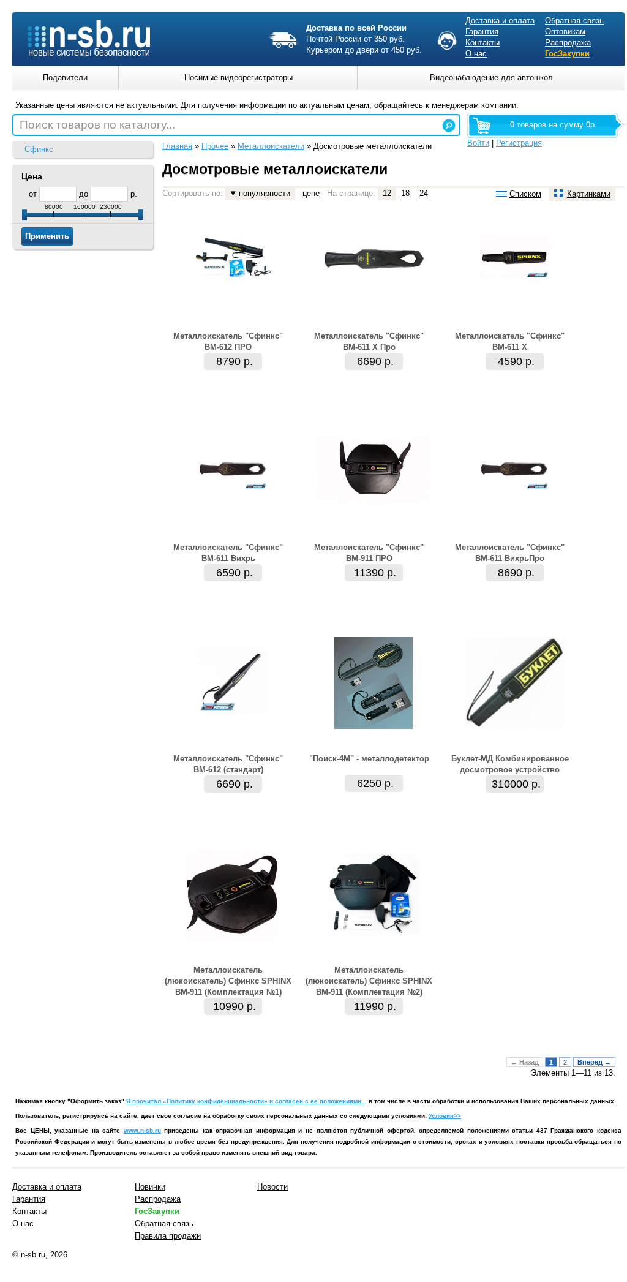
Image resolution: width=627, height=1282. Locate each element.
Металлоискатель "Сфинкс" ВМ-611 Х (510, 341)
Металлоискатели (271, 146)
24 (423, 193)
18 (405, 193)
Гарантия (481, 31)
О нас (476, 53)
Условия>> (445, 1115)
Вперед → (594, 1062)
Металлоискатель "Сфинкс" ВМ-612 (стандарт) (228, 764)
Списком (525, 193)
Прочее (214, 146)
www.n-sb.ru (142, 1130)
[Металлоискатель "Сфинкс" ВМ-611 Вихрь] (233, 510)
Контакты (482, 42)
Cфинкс (38, 149)
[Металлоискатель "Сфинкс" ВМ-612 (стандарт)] (233, 721)
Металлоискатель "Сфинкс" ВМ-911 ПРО (369, 553)
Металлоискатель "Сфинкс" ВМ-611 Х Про (369, 341)
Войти (478, 143)
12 (387, 193)
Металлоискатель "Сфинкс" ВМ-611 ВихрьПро (510, 553)
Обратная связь (574, 20)
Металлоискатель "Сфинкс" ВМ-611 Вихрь (228, 553)
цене (311, 193)
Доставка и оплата (500, 20)
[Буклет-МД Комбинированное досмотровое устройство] (515, 726)
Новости (272, 1186)
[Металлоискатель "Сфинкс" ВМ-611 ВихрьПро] (514, 510)
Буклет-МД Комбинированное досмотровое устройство (510, 764)
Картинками (588, 193)
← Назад (525, 1062)
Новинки (150, 1186)
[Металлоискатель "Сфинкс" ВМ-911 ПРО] (373, 510)
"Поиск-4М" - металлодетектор (369, 758)
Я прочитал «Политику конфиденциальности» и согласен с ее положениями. (245, 1101)
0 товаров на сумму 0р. (553, 124)
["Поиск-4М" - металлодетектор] (373, 726)
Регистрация (519, 143)
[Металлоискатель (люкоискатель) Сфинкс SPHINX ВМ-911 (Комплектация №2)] (373, 937)
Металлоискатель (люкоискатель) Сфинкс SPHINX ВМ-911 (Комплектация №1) (228, 981)
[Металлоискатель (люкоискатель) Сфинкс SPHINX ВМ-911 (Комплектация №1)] (233, 937)
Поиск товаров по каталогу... (97, 124)
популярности (263, 193)
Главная (177, 146)
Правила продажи (168, 1235)
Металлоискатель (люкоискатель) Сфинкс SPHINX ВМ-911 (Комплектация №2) (369, 981)
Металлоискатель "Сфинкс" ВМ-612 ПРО (228, 341)
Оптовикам (565, 31)
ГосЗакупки (567, 53)
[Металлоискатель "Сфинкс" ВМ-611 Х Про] (373, 298)
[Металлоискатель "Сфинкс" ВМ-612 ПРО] (233, 298)
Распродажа (568, 42)
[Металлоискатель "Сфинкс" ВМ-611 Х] (514, 298)
